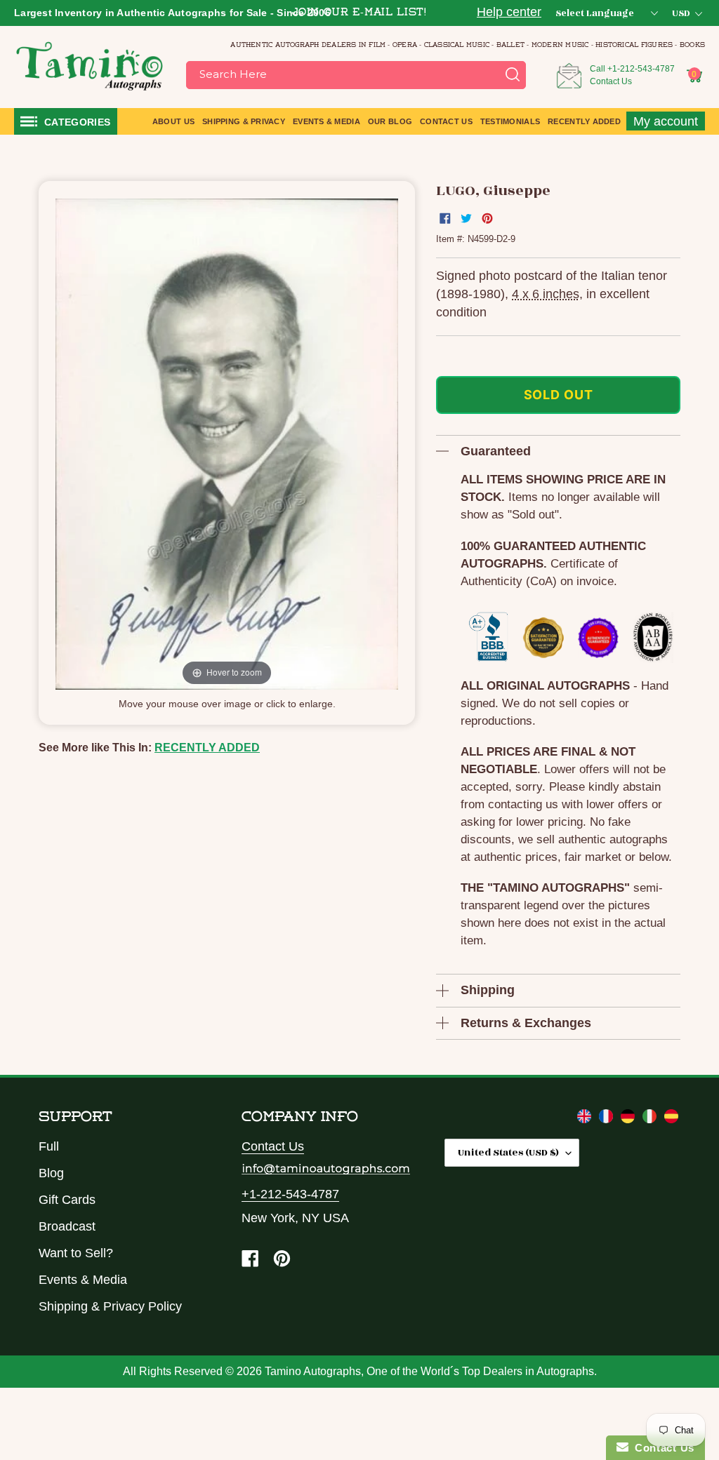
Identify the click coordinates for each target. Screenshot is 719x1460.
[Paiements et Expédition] (608, 1119)
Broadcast (67, 1226)
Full (49, 1146)
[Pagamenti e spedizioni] (651, 1119)
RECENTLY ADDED (207, 748)
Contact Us (611, 81)
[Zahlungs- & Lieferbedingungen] (629, 1119)
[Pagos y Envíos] (671, 1119)
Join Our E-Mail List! (359, 13)
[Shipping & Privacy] (586, 1119)
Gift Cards (67, 1200)
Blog (51, 1173)
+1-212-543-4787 (641, 69)
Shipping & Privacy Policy (110, 1306)
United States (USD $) (508, 1152)
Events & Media (83, 1280)
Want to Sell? (76, 1253)
